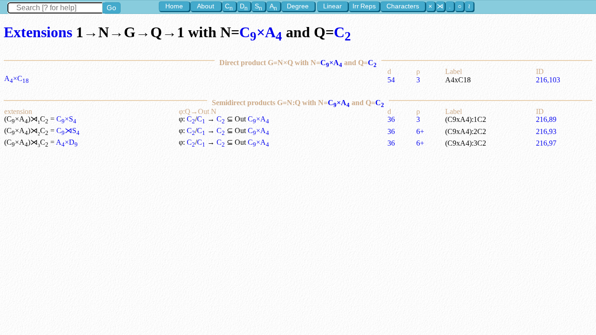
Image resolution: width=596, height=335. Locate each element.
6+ (420, 131)
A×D (67, 142)
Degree (298, 6)
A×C (16, 78)
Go (111, 8)
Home (174, 6)
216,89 (546, 119)
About (205, 6)
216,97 (546, 143)
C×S (66, 119)
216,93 (546, 131)
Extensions (38, 32)
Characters (402, 6)
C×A (260, 32)
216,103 (548, 80)
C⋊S (68, 130)
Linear (332, 6)
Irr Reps (364, 6)
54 (391, 80)
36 (391, 119)
